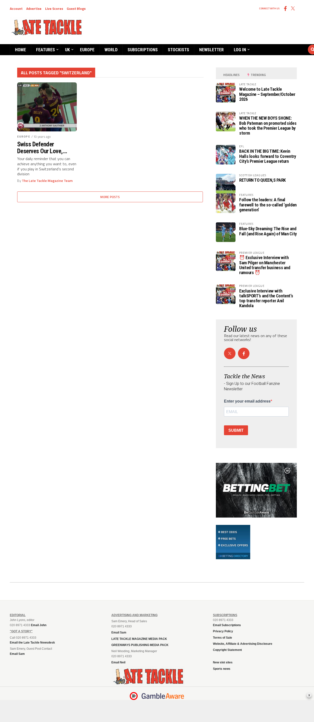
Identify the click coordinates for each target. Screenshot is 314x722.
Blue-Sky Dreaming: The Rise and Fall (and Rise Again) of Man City (268, 231)
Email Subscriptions (227, 625)
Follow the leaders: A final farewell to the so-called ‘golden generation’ (268, 204)
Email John (38, 625)
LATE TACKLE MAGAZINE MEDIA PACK (139, 639)
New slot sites (223, 662)
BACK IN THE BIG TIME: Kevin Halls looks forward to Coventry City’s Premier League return (267, 156)
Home (20, 49)
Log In (240, 49)
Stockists (178, 49)
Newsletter (211, 49)
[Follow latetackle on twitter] (230, 353)
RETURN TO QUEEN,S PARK (262, 180)
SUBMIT (236, 430)
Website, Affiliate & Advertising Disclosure (242, 644)
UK (67, 49)
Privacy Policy (223, 631)
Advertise (33, 8)
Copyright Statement (227, 650)
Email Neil (118, 662)
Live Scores (54, 8)
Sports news (221, 669)
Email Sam (118, 632)
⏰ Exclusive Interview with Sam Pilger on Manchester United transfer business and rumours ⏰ (264, 265)
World (111, 49)
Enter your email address (247, 401)
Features (45, 49)
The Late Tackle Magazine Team (47, 180)
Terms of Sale (222, 637)
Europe (87, 49)
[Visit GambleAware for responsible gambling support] (163, 696)
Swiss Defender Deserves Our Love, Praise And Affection (41, 147)
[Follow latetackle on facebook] (243, 353)
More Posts (110, 196)
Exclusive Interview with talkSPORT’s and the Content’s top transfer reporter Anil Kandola (266, 298)
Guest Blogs (76, 8)
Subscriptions (143, 49)
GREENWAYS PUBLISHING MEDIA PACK (140, 645)
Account (16, 8)
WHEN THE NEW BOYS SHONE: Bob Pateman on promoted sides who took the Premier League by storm (267, 125)
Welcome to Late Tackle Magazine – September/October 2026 (267, 94)
